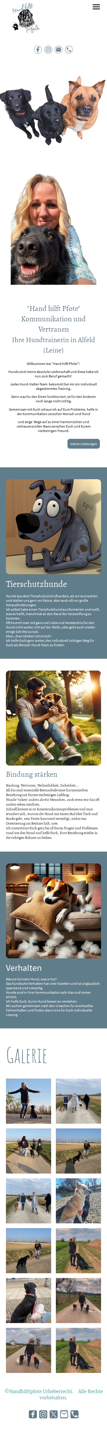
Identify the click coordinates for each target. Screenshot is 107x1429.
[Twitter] (54, 1414)
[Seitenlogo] (25, 21)
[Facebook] (38, 50)
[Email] (59, 50)
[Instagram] (48, 50)
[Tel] (69, 50)
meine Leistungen (83, 444)
